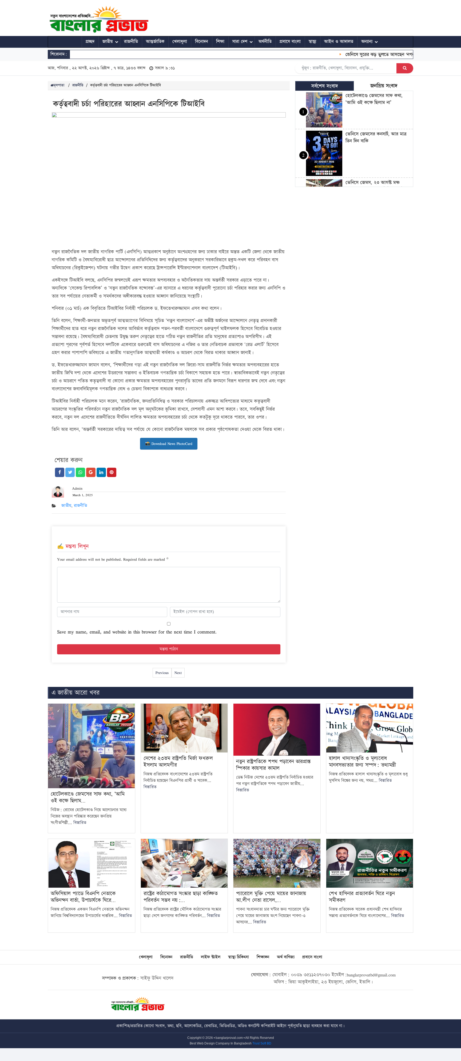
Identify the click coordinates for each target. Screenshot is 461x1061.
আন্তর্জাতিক (155, 41)
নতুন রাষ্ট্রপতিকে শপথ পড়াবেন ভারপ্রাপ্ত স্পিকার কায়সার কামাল (273, 765)
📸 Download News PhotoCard (168, 443)
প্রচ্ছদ (90, 41)
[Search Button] (404, 68)
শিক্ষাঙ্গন (263, 957)
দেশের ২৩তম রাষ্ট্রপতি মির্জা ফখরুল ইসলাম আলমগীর (178, 762)
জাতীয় (107, 41)
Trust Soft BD (261, 1043)
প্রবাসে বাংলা (290, 41)
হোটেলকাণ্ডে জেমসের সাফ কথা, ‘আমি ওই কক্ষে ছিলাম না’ (374, 99)
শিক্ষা (220, 41)
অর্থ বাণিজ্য (286, 957)
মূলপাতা (58, 85)
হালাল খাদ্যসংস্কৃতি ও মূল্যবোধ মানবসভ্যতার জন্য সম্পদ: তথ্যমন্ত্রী (362, 762)
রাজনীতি (131, 41)
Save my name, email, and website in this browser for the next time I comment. (137, 631)
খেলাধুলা (179, 41)
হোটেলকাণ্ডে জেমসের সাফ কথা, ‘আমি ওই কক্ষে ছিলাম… (88, 797)
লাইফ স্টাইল (210, 957)
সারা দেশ (239, 41)
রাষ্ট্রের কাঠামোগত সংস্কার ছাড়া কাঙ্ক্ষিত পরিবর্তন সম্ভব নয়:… (181, 897)
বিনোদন (201, 41)
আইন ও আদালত (338, 41)
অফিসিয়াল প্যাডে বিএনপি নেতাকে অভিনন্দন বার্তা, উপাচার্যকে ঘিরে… (83, 897)
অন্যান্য (366, 41)
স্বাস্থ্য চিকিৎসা (238, 957)
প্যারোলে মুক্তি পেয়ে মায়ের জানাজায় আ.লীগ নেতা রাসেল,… (271, 897)
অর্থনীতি (265, 41)
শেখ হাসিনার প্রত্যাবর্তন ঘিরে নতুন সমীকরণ (362, 897)
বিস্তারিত (79, 823)
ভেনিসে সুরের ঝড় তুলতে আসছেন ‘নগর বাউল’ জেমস (378, 54)
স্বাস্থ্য (312, 41)
